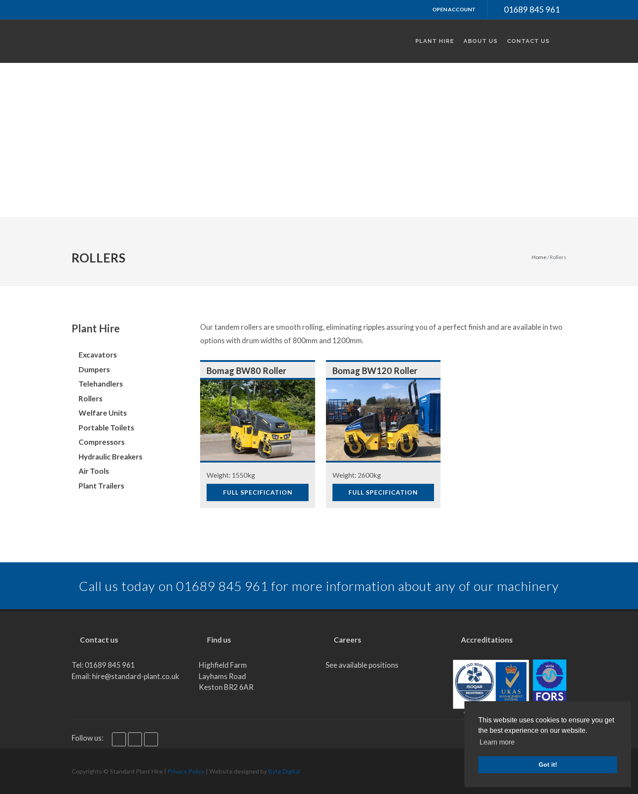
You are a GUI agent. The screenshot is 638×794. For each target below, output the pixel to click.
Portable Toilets (106, 427)
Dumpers (94, 369)
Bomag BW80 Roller (246, 370)
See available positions (362, 664)
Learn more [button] (497, 742)
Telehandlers (101, 383)
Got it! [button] (548, 764)
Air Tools (94, 471)
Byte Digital (284, 771)
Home (539, 257)
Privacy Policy (186, 771)
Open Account (453, 9)
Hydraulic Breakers (110, 456)
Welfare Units (103, 412)
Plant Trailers (101, 485)
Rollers (90, 398)
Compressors (102, 441)
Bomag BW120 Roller (375, 370)
